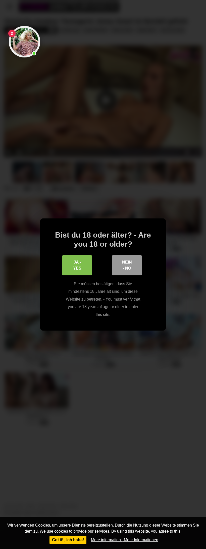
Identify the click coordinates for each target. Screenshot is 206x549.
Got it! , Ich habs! (68, 540)
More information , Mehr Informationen (124, 540)
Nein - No (127, 265)
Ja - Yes (77, 265)
